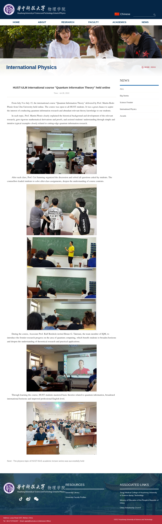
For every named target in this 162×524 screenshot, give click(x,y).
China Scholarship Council (130, 508)
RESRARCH (67, 22)
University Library (72, 493)
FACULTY (93, 22)
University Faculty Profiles (75, 497)
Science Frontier (126, 102)
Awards (123, 116)
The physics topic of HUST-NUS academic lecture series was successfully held (48, 461)
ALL (122, 89)
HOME (16, 22)
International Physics (128, 109)
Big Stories (124, 96)
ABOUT (42, 22)
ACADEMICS (119, 22)
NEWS (145, 22)
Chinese (125, 14)
